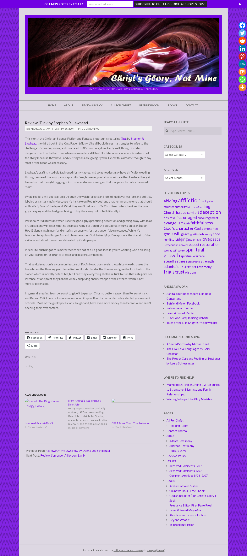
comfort (193, 212)
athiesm (169, 207)
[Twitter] (242, 33)
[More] (242, 87)
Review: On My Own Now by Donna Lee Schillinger (78, 450)
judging (181, 239)
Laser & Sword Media (180, 313)
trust (179, 272)
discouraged (185, 217)
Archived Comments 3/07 (185, 466)
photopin (151, 550)
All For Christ (175, 420)
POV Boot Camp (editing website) (188, 318)
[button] (123, 52)
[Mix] (242, 72)
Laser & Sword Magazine (185, 510)
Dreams (172, 460)
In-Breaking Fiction (181, 524)
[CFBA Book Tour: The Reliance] (131, 410)
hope (216, 234)
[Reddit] (242, 41)
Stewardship (194, 261)
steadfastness (175, 261)
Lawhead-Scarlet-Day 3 (39, 423)
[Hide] (245, 94)
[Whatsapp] (242, 79)
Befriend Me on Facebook (183, 303)
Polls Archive (177, 450)
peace (215, 239)
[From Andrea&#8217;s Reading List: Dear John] (89, 414)
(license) (160, 550)
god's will (172, 233)
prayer (183, 244)
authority (181, 207)
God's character (179, 228)
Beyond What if (179, 520)
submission (172, 266)
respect (193, 244)
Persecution (171, 244)
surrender (189, 267)
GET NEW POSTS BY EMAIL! (63, 4)
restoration (210, 244)
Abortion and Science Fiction (187, 515)
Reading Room (178, 425)
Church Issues (175, 212)
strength (207, 261)
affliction (189, 200)
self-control (179, 250)
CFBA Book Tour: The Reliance (130, 423)
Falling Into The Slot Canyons (128, 550)
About (170, 435)
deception (210, 212)
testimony (204, 267)
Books (171, 480)
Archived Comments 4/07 (185, 470)
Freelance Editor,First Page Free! (190, 505)
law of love (194, 239)
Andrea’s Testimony (181, 445)
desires (169, 218)
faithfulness (201, 222)
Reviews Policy (176, 456)
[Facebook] (242, 25)
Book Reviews (90, 128)
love (205, 239)
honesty (207, 234)
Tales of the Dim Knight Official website (192, 322)
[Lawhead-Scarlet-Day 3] (44, 410)
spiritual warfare (193, 256)
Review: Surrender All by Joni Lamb (62, 455)
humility (169, 239)
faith (187, 223)
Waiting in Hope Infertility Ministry (189, 399)
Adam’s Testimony (180, 441)
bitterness (192, 207)
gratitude (196, 234)
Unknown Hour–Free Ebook (187, 491)
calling (204, 206)
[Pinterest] (242, 56)
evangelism (174, 222)
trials (169, 272)
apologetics (207, 201)
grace (185, 234)
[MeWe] (242, 64)
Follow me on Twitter (180, 308)
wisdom (190, 272)
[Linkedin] (242, 48)
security (168, 250)
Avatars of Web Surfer (183, 486)
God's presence (206, 228)
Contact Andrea (177, 431)
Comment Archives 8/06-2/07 (188, 475)
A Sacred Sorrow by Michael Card (188, 344)
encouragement (208, 218)
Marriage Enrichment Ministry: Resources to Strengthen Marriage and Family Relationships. (193, 389)
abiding (170, 200)
